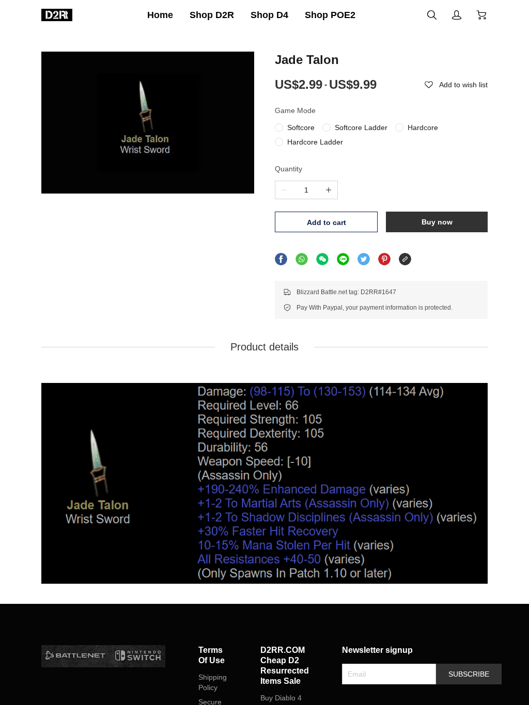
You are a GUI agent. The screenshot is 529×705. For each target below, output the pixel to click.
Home (160, 15)
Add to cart (326, 222)
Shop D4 (269, 15)
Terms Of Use (211, 655)
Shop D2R (212, 15)
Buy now (437, 222)
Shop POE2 (330, 15)
